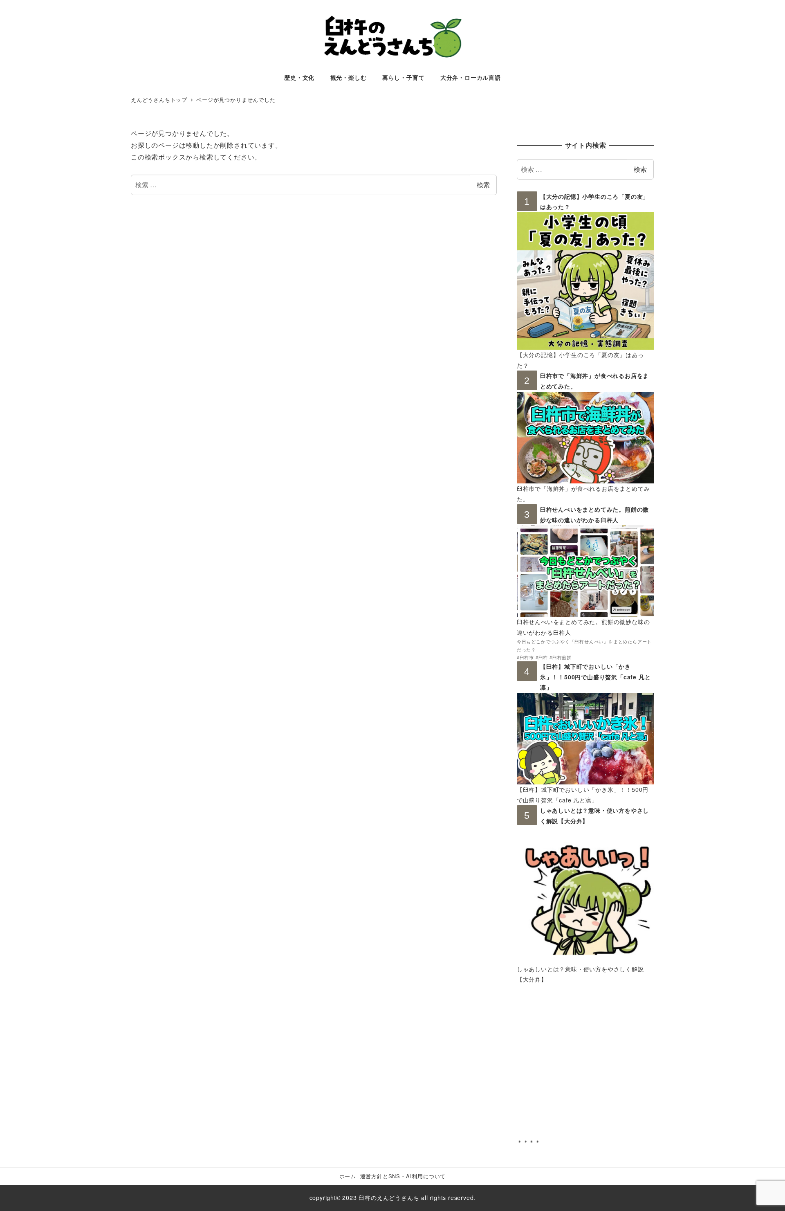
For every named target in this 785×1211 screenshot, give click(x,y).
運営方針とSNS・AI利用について (403, 1176)
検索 (483, 184)
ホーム (347, 1176)
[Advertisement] (585, 1067)
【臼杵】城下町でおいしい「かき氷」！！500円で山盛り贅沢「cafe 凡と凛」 (595, 676)
